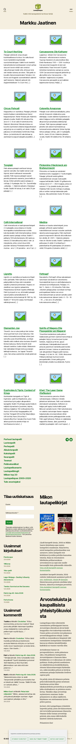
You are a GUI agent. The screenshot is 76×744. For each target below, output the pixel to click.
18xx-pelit (8, 571)
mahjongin (48, 580)
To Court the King (13, 51)
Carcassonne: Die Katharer (53, 51)
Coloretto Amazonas (50, 108)
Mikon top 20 (10, 474)
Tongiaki (8, 165)
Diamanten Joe (12, 328)
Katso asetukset (57, 739)
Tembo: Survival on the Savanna (16, 586)
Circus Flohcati (11, 108)
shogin (55, 580)
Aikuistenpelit (11, 450)
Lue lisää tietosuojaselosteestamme (17, 533)
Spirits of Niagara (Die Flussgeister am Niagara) (52, 329)
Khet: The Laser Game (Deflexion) (51, 392)
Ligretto (8, 274)
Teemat (8, 460)
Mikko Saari (8, 692)
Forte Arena (8, 600)
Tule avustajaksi (12, 481)
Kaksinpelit (9, 453)
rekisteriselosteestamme (13, 534)
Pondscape (8, 557)
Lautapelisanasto (13, 467)
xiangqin (64, 580)
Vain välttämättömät (38, 739)
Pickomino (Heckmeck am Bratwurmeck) (53, 166)
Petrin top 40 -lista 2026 (13, 593)
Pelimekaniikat (11, 464)
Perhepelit (9, 446)
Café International (13, 222)
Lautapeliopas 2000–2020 (17, 478)
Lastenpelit (9, 442)
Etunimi (8, 504)
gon (41, 580)
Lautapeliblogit (11, 471)
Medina (43, 222)
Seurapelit (9, 457)
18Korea (7, 564)
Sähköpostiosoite (12, 513)
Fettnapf (43, 274)
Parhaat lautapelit (13, 439)
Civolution (22, 621)
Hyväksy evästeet (19, 739)
